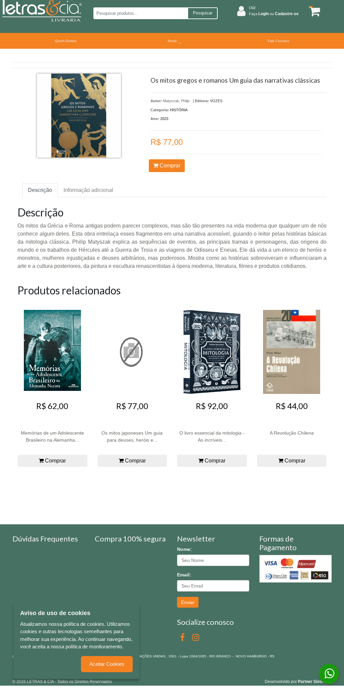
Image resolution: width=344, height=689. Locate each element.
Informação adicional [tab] (88, 190)
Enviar (188, 602)
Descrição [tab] (40, 190)
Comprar (169, 165)
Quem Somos (65, 41)
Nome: (184, 549)
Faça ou (274, 14)
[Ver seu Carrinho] (312, 11)
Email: (184, 574)
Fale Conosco (278, 41)
